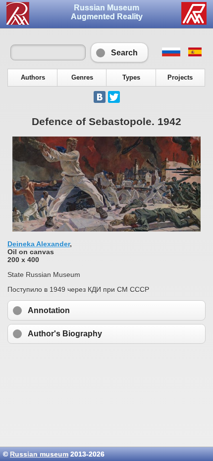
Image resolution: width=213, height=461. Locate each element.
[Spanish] (194, 54)
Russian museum (39, 454)
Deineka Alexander (38, 244)
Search (119, 52)
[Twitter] (114, 97)
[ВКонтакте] (100, 97)
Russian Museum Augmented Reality (107, 12)
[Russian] (170, 54)
